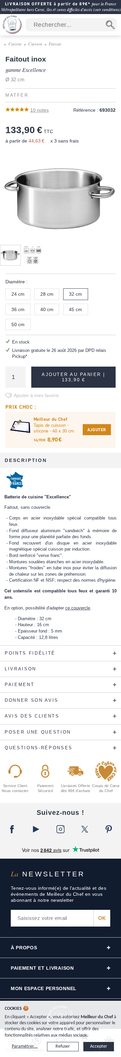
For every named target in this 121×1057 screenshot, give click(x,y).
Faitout (55, 43)
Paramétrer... (25, 1046)
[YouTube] (36, 829)
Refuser (62, 1046)
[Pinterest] (109, 829)
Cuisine (15, 43)
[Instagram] (60, 829)
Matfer (16, 95)
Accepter (98, 1046)
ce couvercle (77, 607)
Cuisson (35, 43)
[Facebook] (12, 829)
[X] (85, 829)
